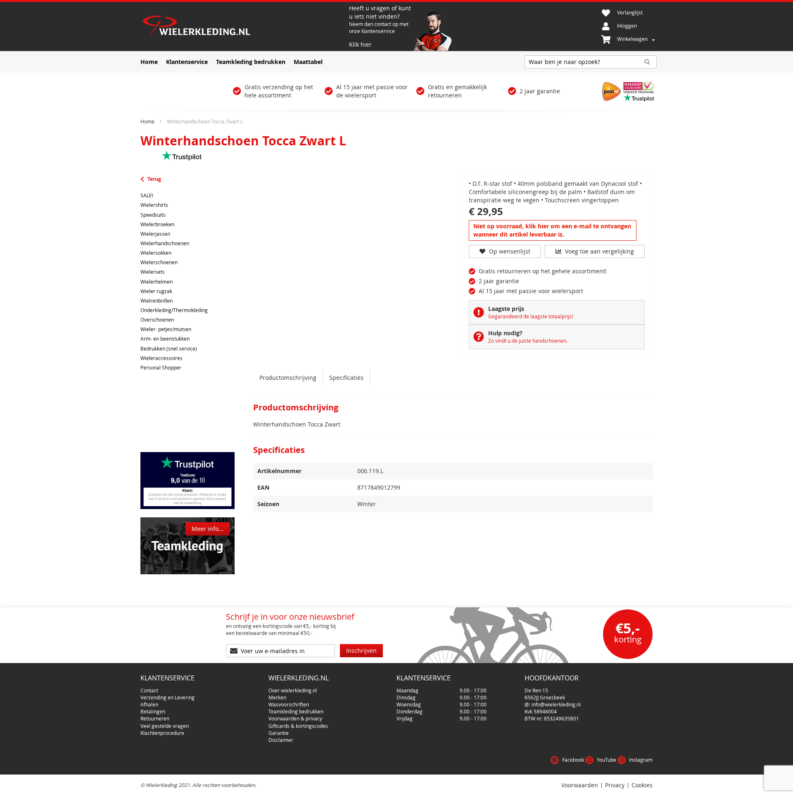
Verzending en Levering (167, 697)
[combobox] (591, 62)
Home (147, 121)
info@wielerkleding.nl (556, 704)
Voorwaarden (579, 785)
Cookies (642, 785)
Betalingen (152, 711)
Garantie (278, 733)
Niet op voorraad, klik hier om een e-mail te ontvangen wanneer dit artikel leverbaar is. (552, 230)
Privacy (614, 785)
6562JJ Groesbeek (545, 697)
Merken (277, 697)
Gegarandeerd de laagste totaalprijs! (530, 316)
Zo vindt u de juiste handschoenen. (527, 340)
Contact (149, 690)
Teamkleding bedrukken (295, 711)
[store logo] (243, 26)
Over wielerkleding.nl (292, 690)
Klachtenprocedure (162, 733)
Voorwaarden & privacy (295, 718)
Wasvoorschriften (288, 704)
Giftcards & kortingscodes (298, 726)
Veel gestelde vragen (164, 726)
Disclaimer (280, 740)
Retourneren (154, 718)
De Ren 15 (536, 690)
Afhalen (149, 704)
